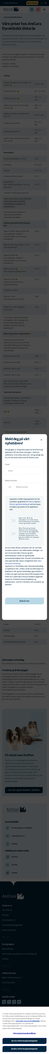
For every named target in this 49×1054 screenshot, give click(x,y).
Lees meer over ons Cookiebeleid (28, 1021)
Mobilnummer (11, 480)
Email (7, 464)
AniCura (31, 502)
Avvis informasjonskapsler (24, 1041)
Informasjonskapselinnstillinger (24, 1033)
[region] (24, 1030)
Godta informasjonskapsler (24, 1049)
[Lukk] (41, 439)
